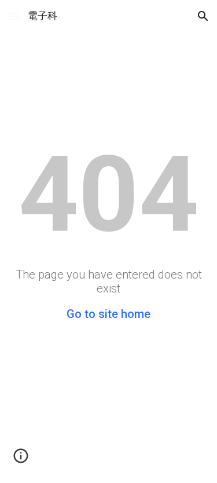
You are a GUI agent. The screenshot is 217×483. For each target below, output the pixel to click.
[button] (14, 16)
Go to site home (108, 314)
